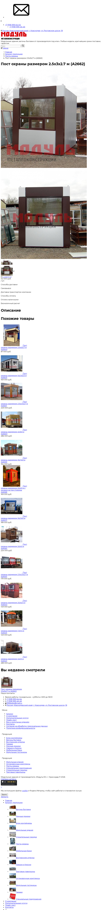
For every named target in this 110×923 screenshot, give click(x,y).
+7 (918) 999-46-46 (17, 27)
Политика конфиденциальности (20, 728)
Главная (8, 801)
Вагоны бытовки (13, 740)
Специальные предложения (19, 768)
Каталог (9, 714)
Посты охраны (12, 766)
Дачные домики (13, 746)
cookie (25, 791)
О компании (11, 716)
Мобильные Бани (14, 750)
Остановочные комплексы (18, 764)
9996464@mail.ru (14, 703)
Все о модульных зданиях (17, 722)
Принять (4, 794)
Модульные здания (15, 762)
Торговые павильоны (15, 772)
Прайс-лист (11, 720)
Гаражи (9, 744)
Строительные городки (16, 770)
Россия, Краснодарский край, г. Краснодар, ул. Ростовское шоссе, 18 (32, 31)
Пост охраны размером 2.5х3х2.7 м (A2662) (11, 690)
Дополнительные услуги (17, 718)
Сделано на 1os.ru (8, 779)
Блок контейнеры (14, 738)
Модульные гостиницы (16, 752)
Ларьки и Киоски (13, 748)
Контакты (10, 724)
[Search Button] (23, 45)
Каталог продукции (14, 803)
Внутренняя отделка (15, 742)
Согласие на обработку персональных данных (27, 726)
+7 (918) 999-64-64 (13, 25)
